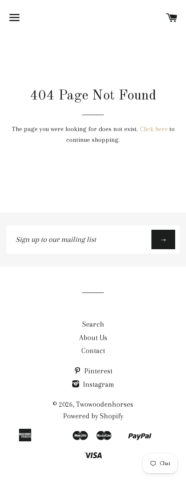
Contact (93, 351)
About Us (93, 338)
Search (93, 324)
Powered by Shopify (93, 416)
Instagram (97, 384)
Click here (154, 129)
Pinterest (97, 371)
